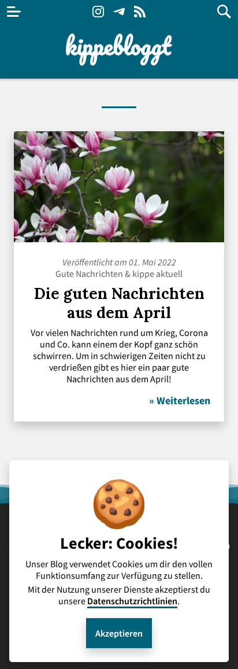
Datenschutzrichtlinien (132, 601)
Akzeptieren (119, 633)
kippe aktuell (157, 273)
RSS (140, 11)
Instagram (98, 11)
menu (14, 12)
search (224, 12)
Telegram (119, 11)
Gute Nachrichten (89, 273)
